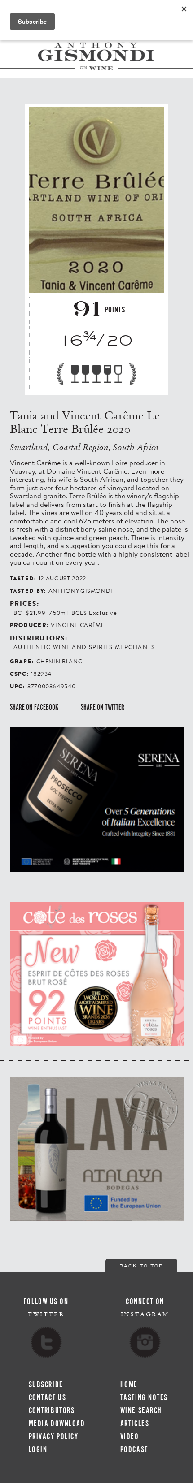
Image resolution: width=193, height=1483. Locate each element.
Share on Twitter (102, 707)
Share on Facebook (34, 707)
